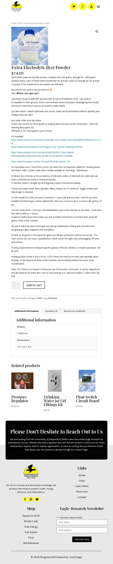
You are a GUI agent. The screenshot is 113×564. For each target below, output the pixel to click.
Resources (82, 491)
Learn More (81, 486)
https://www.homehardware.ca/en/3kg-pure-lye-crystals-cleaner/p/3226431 (47, 147)
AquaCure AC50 (31, 515)
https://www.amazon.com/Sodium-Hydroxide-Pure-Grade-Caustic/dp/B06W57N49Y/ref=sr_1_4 (56, 139)
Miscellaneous (31, 543)
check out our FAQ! (94, 442)
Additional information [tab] (26, 311)
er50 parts (52, 298)
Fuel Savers (31, 532)
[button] (97, 31)
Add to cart (34, 285)
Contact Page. (81, 449)
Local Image (75, 557)
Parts (20, 23)
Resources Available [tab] (74, 311)
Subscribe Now (82, 539)
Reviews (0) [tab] (51, 311)
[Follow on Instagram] (31, 499)
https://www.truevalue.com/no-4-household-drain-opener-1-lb (40, 161)
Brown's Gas (31, 521)
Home (14, 23)
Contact (82, 497)
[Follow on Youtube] (36, 499)
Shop (82, 480)
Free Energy (31, 526)
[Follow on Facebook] (25, 499)
